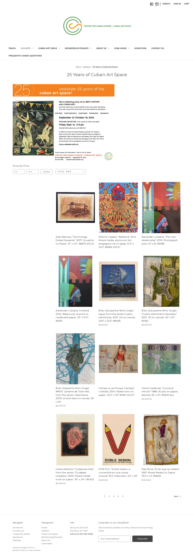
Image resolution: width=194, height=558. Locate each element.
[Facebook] (151, 4)
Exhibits (26, 48)
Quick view (75, 207)
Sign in (177, 3)
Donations (140, 48)
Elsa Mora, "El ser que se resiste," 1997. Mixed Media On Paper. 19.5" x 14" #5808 (160, 472)
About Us (101, 48)
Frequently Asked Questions (25, 55)
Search (166, 3)
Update (46, 171)
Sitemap (17, 540)
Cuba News (120, 48)
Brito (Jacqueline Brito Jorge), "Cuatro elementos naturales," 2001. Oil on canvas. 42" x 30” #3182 (159, 315)
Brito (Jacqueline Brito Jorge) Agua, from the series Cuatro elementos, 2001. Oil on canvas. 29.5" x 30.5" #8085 (117, 315)
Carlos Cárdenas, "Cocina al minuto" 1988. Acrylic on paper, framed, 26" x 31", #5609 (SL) (160, 391)
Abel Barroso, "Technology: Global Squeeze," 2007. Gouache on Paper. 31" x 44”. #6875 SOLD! (75, 240)
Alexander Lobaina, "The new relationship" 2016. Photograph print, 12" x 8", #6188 (160, 240)
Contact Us (157, 48)
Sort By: (60, 171)
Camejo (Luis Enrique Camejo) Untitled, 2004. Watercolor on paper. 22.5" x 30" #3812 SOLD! (116, 391)
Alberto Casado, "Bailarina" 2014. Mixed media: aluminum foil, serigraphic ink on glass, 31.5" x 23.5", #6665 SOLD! (117, 242)
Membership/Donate (77, 48)
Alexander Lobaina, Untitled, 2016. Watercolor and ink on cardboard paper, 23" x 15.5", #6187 (72, 315)
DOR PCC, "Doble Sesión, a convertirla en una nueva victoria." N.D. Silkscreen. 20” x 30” (118, 472)
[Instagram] (157, 4)
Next (176, 496)
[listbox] (75, 171)
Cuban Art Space (47, 48)
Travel (12, 48)
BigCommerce (29, 547)
